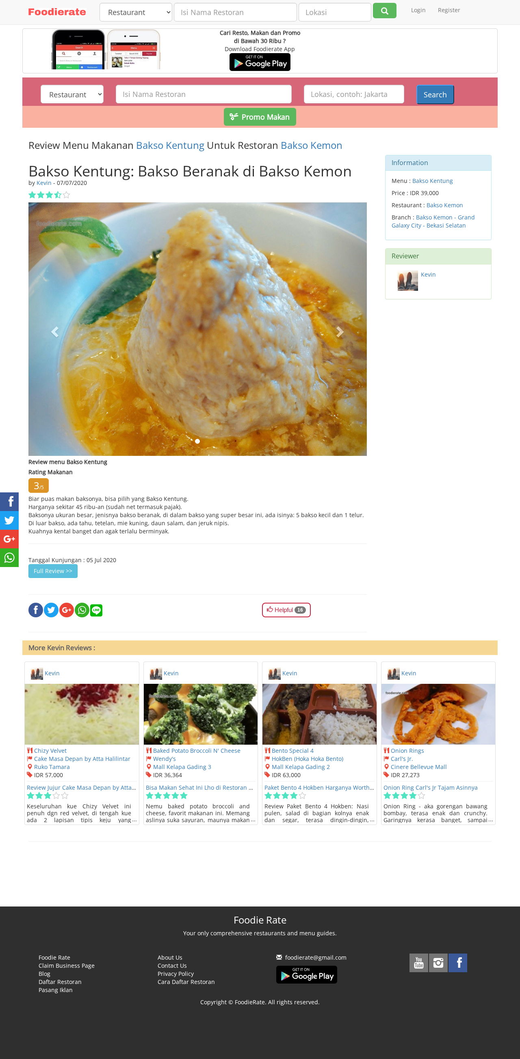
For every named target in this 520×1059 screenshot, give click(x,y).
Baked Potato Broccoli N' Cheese (196, 750)
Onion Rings (407, 750)
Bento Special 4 (293, 750)
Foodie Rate (54, 957)
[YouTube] (419, 963)
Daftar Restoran (60, 982)
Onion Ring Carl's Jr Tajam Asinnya (431, 787)
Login (418, 10)
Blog (44, 973)
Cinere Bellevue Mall (419, 767)
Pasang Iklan (56, 990)
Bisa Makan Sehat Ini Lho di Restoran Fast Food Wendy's (222, 787)
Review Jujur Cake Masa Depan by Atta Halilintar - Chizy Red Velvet (117, 787)
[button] (53, 328)
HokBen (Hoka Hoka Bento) (307, 759)
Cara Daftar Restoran (186, 982)
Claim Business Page (67, 965)
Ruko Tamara (52, 767)
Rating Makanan (50, 472)
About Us (170, 957)
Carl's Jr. (402, 759)
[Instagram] (438, 963)
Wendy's (164, 759)
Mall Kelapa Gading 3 (182, 767)
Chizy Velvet (50, 750)
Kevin (428, 274)
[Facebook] (457, 963)
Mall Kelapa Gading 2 (301, 767)
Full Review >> (53, 571)
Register (449, 10)
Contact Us (172, 965)
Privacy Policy (176, 973)
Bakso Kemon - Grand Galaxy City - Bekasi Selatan (433, 221)
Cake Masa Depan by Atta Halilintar (82, 759)
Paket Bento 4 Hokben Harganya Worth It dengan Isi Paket (342, 787)
